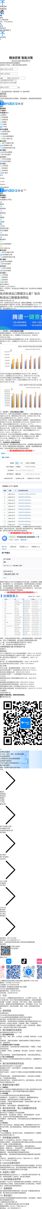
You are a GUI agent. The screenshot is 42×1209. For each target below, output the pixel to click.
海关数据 (16, 987)
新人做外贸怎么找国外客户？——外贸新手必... (15, 657)
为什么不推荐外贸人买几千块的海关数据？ (13, 653)
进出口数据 (23, 987)
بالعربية (2, 181)
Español (2, 184)
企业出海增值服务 (8, 136)
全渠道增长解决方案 (8, 257)
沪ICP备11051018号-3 (13, 983)
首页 (1, 288)
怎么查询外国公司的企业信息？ (10, 663)
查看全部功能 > (5, 228)
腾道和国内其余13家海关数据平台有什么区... (14, 678)
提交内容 (3, 94)
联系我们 (5, 277)
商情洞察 (5, 117)
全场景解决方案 (7, 254)
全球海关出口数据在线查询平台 (16, 644)
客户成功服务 (6, 264)
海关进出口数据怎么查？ (8, 672)
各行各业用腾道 (7, 261)
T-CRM (4, 127)
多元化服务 (4, 230)
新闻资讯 (5, 280)
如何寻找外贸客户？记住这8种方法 (11, 670)
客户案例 (3, 855)
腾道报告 (5, 134)
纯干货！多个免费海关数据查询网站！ (12, 661)
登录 (1, 187)
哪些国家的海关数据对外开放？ (10, 682)
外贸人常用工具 (7, 139)
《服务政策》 (26, 91)
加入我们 (5, 282)
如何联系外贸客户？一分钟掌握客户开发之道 (14, 674)
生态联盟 (3, 883)
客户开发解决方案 (8, 252)
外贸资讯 (7, 288)
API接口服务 (6, 131)
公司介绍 (3, 907)
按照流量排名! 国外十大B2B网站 (10, 686)
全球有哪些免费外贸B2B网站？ (10, 684)
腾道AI (4, 115)
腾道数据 (10, 987)
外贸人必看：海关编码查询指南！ (10, 668)
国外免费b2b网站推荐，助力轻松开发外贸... (14, 688)
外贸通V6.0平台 (6, 199)
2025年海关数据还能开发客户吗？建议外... (19, 642)
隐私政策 (3, 944)
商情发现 (5, 119)
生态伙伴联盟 (6, 270)
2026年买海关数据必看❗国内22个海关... (13, 655)
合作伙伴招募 (6, 268)
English (2, 178)
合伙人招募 (3, 881)
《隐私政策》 (16, 91)
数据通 (4, 122)
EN (25, 190)
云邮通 (4, 124)
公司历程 (5, 275)
